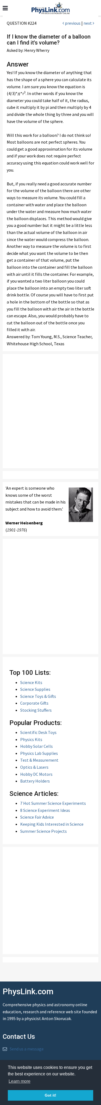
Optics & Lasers (34, 767)
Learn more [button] (19, 1081)
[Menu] (5, 8)
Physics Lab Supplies (39, 753)
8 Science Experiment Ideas (45, 810)
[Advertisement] (50, 411)
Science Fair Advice (37, 817)
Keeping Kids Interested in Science (51, 824)
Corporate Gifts (34, 703)
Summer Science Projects (43, 831)
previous (72, 23)
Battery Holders (35, 781)
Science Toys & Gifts (38, 696)
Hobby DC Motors (36, 774)
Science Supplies (35, 689)
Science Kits (31, 682)
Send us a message (27, 1049)
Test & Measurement (39, 760)
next (88, 23)
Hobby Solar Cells (36, 746)
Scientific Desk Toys (38, 732)
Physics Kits (31, 739)
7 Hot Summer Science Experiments (53, 803)
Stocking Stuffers (36, 710)
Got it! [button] (50, 1095)
